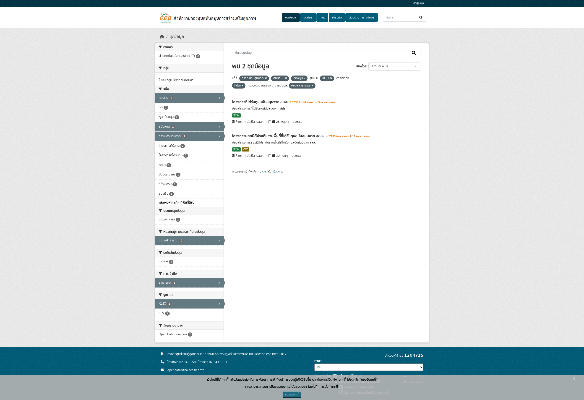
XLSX (236, 115)
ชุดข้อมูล (290, 17)
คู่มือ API (276, 172)
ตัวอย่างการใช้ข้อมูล (362, 17)
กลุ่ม (322, 17)
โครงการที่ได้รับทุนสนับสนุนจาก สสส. (260, 102)
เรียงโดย (361, 66)
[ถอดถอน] (266, 78)
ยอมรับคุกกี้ (292, 394)
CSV (245, 149)
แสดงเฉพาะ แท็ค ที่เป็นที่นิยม (176, 202)
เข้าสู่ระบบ (418, 3)
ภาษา (318, 361)
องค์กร (308, 17)
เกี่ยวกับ (337, 17)
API (264, 172)
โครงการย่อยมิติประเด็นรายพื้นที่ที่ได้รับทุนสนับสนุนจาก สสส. (278, 136)
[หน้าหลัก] (162, 37)
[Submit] (421, 18)
